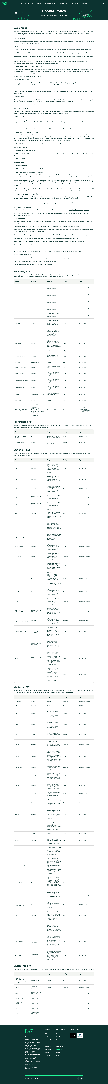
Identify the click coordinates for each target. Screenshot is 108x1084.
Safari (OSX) (21, 159)
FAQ (57, 1033)
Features (47, 1043)
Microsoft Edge (22, 153)
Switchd (84, 3)
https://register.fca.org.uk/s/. (32, 1054)
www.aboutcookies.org (55, 213)
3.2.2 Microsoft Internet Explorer (24, 150)
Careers (58, 1039)
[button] (29, 3)
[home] (4, 3)
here (36, 248)
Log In (102, 3)
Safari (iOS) (21, 162)
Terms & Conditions (61, 1043)
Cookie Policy (59, 1049)
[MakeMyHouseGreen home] (29, 1031)
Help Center (59, 1036)
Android (19, 169)
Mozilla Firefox (22, 165)
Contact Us (59, 1055)
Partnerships (48, 1046)
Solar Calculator (49, 1039)
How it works (48, 1036)
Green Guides (48, 1049)
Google (33, 882)
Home (20, 3)
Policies (58, 1052)
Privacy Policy (59, 1046)
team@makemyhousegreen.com (79, 210)
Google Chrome (22, 147)
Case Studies (48, 1055)
